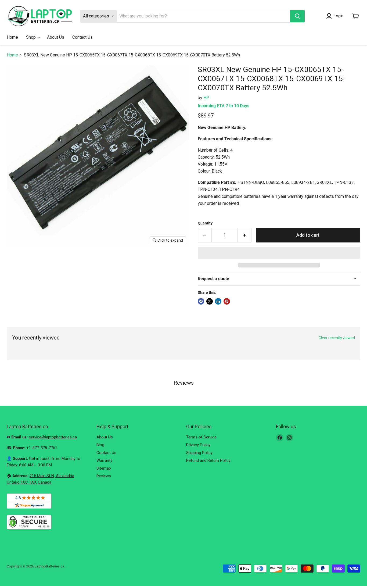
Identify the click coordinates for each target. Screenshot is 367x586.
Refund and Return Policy (208, 460)
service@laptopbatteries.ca (53, 437)
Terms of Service (201, 437)
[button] (279, 253)
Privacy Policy (198, 444)
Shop (31, 37)
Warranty (104, 460)
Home (12, 37)
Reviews (103, 476)
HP (206, 97)
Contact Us (82, 37)
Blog (100, 444)
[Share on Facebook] (201, 301)
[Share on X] (209, 301)
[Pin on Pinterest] (227, 301)
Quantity (205, 223)
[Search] (297, 16)
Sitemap (103, 468)
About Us (55, 37)
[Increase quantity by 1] (244, 235)
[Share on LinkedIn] (218, 301)
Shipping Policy (199, 452)
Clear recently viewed (337, 338)
